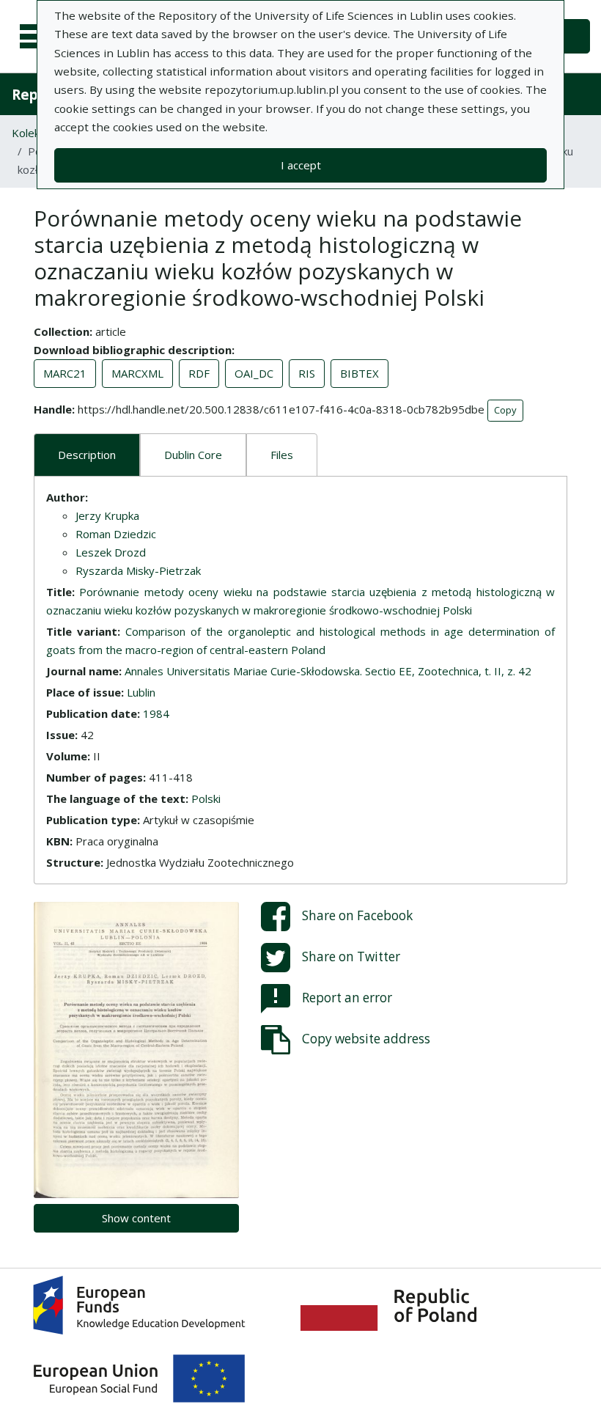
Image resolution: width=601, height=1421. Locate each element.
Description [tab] (87, 454)
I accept (301, 165)
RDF (199, 373)
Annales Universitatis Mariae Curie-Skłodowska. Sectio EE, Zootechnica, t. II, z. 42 (328, 671)
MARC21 (64, 373)
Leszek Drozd (110, 552)
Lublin (141, 692)
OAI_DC (254, 373)
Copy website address (366, 1037)
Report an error (347, 996)
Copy (505, 409)
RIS (306, 373)
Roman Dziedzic (115, 533)
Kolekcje (33, 132)
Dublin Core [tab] (193, 454)
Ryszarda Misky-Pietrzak (138, 570)
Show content (136, 1218)
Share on (357, 914)
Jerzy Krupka (107, 515)
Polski (206, 798)
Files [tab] (281, 454)
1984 (156, 713)
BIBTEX (359, 373)
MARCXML (137, 373)
